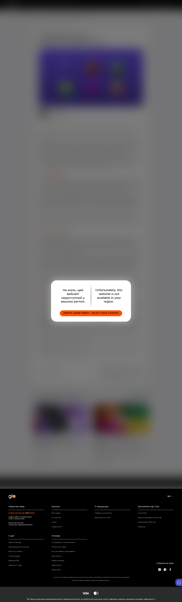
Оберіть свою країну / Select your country (91, 313)
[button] (178, 582)
